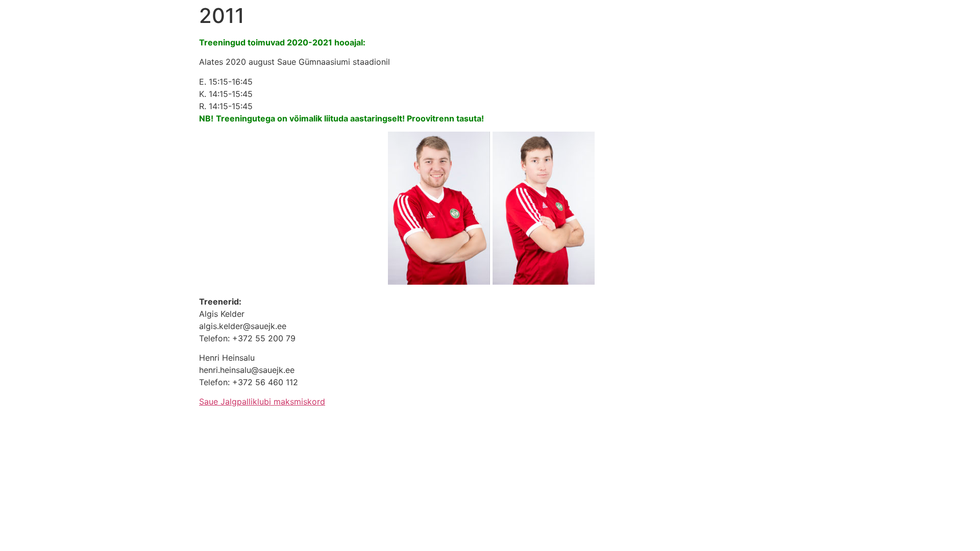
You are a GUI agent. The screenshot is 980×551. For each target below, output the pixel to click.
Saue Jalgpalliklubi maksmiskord (262, 401)
